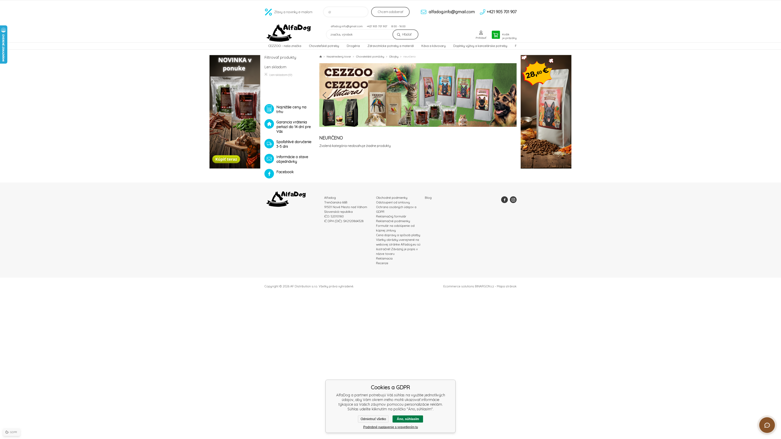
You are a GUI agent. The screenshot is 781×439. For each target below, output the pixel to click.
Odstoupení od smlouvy (393, 202)
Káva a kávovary (433, 46)
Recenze (382, 263)
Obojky (393, 56)
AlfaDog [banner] (288, 33)
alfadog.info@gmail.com (347, 26)
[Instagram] (513, 199)
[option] (418, 95)
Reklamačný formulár (391, 216)
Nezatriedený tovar (339, 56)
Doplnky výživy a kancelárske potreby (480, 46)
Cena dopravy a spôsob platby (398, 235)
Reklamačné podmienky (393, 221)
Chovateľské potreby (324, 46)
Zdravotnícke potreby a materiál (391, 46)
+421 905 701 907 (377, 26)
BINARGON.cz (484, 286)
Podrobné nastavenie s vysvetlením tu (390, 427)
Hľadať (406, 34)
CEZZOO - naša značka (284, 46)
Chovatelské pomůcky (370, 56)
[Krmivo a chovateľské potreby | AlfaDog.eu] (320, 56)
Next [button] (511, 95)
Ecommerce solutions (458, 286)
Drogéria (353, 46)
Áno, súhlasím (408, 419)
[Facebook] (504, 199)
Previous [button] (324, 95)
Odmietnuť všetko (373, 419)
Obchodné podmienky (391, 198)
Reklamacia (384, 258)
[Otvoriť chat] (767, 425)
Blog (428, 198)
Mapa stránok (507, 286)
